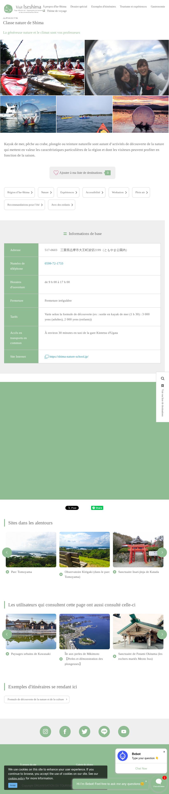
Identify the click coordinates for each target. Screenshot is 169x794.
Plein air (140, 192)
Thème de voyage (57, 10)
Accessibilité (93, 192)
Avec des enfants (60, 204)
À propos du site (28, 764)
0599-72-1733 (54, 263)
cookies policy (16, 778)
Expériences (67, 192)
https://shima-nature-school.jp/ (68, 356)
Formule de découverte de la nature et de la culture (36, 699)
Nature (45, 192)
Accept (13, 785)
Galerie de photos (84, 764)
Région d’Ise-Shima (18, 192)
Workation (118, 192)
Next (162, 552)
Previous (7, 552)
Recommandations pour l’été (23, 204)
